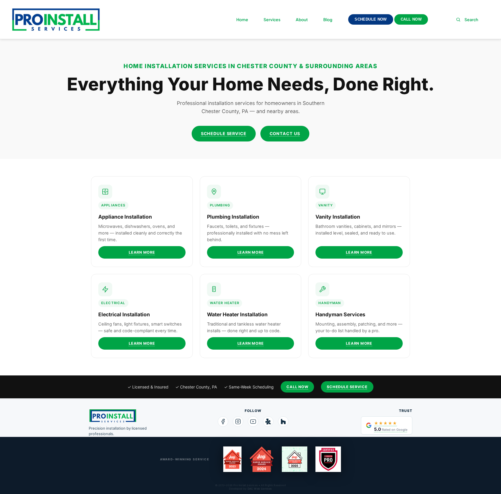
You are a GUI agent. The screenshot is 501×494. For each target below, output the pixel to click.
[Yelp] (268, 421)
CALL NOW (411, 19)
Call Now (297, 387)
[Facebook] (223, 421)
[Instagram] (238, 421)
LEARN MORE (142, 252)
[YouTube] (253, 421)
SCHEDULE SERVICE (223, 133)
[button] (440, 19)
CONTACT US (285, 133)
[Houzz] (283, 421)
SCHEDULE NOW (371, 19)
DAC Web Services (260, 488)
